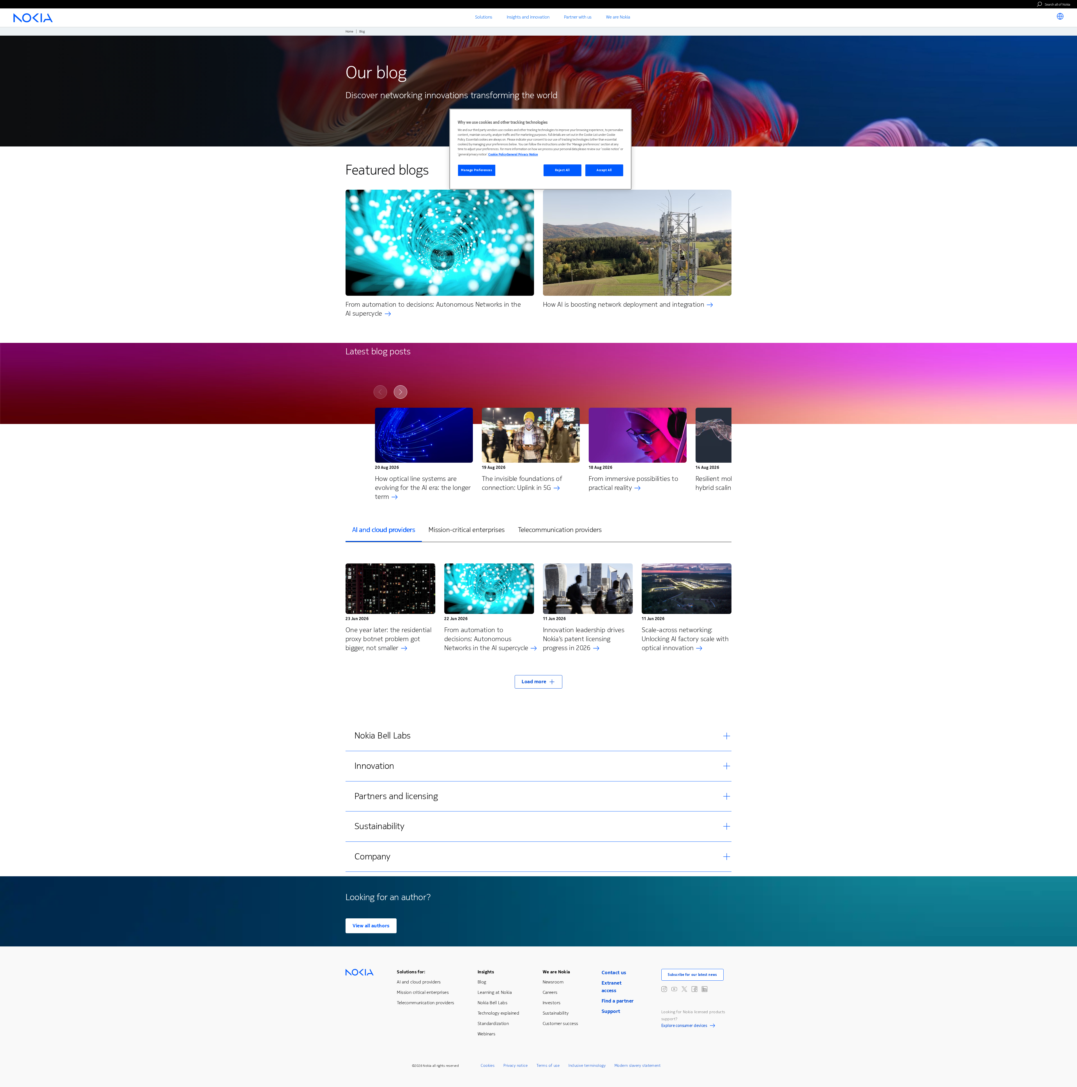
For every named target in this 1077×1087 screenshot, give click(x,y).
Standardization (493, 1023)
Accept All (604, 170)
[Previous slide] (380, 392)
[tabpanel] (538, 622)
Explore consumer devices (684, 1026)
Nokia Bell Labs (492, 1002)
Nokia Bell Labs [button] (383, 735)
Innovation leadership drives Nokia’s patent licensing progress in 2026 (583, 639)
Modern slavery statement (638, 1065)
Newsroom (553, 982)
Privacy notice (515, 1065)
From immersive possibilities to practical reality (633, 483)
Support (611, 1011)
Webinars (486, 1033)
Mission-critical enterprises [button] (467, 530)
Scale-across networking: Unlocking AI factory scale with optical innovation (685, 639)
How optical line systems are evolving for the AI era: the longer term (423, 487)
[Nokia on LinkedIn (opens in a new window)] (704, 989)
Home (349, 31)
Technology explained (498, 1013)
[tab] (384, 530)
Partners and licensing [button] (396, 796)
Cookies (487, 1065)
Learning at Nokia (495, 992)
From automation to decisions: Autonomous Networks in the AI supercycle (433, 309)
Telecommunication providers (425, 1002)
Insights (486, 972)
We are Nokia (556, 972)
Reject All (562, 170)
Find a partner (618, 1000)
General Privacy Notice (522, 154)
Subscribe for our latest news (692, 975)
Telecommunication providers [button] (560, 530)
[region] (540, 149)
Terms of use (548, 1065)
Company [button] (373, 856)
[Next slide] (400, 392)
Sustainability (556, 1013)
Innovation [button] (374, 765)
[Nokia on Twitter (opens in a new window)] (684, 989)
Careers (550, 992)
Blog (482, 982)
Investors (552, 1002)
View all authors (371, 925)
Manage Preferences (476, 170)
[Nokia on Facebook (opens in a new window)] (694, 989)
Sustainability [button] (379, 826)
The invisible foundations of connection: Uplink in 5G (522, 483)
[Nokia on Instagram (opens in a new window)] (664, 989)
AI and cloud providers (419, 982)
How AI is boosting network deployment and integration (623, 304)
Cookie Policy (497, 154)
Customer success (560, 1023)
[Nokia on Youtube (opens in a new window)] (674, 989)
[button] (538, 682)
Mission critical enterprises (423, 992)
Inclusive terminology (587, 1065)
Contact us (614, 972)
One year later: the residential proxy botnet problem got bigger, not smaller (388, 639)
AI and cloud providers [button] (383, 530)
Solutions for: (411, 972)
